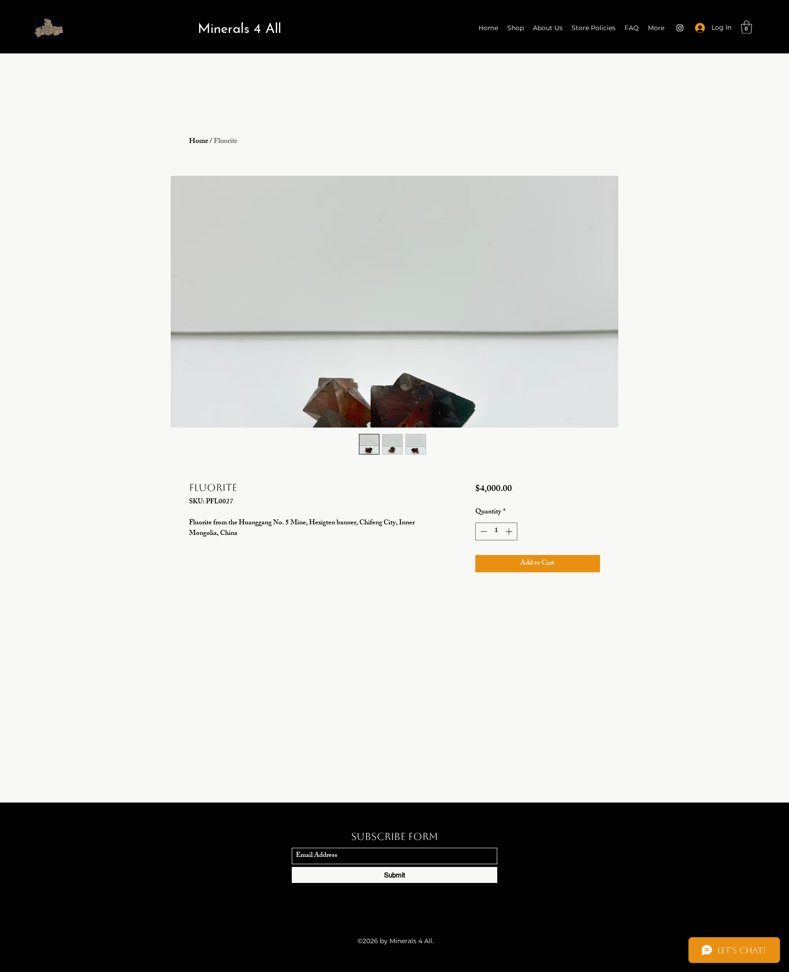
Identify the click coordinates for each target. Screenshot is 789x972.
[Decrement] (483, 531)
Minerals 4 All (239, 29)
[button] (746, 27)
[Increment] (510, 531)
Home (198, 141)
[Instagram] (679, 27)
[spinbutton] (496, 531)
